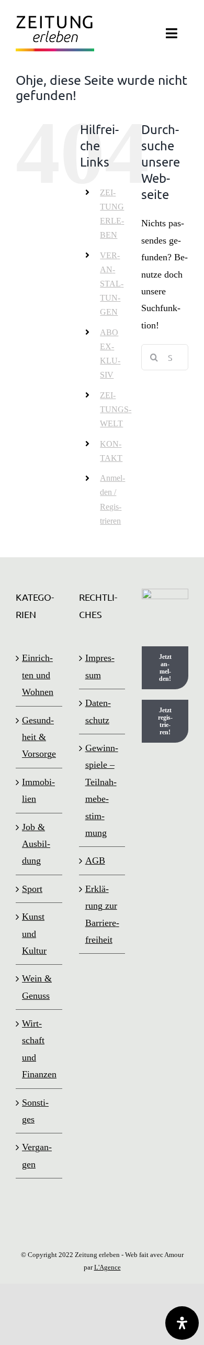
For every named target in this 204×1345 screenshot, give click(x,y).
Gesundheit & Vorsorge (39, 737)
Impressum (100, 666)
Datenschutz (98, 711)
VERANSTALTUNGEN (111, 284)
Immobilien (38, 790)
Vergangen (37, 1155)
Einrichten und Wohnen (37, 675)
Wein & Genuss (37, 986)
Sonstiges (35, 1110)
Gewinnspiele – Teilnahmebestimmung (101, 790)
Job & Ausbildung (36, 844)
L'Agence (107, 1267)
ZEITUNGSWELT (115, 409)
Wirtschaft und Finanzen (39, 1048)
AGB (95, 860)
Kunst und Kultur (34, 933)
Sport (32, 889)
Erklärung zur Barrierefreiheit (102, 914)
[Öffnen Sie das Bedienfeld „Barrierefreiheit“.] (182, 1323)
